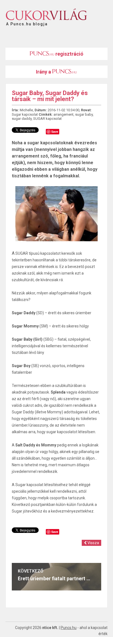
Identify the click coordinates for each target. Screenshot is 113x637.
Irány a (44, 72)
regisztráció (68, 54)
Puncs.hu (69, 627)
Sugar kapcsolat (25, 114)
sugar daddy (22, 118)
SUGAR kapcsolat (47, 118)
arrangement (63, 114)
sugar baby (84, 114)
